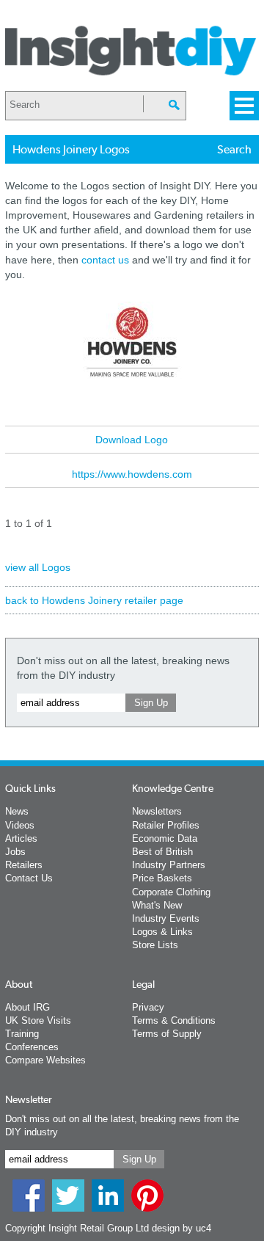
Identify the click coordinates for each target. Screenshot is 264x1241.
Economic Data (164, 838)
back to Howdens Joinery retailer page (94, 600)
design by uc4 (181, 1228)
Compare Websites (45, 1060)
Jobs (15, 851)
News (17, 811)
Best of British (162, 851)
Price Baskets (162, 878)
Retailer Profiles (165, 825)
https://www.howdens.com (132, 474)
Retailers (24, 864)
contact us (105, 260)
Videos (19, 825)
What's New (157, 905)
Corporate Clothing (171, 892)
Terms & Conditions (174, 1020)
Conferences (32, 1046)
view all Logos (37, 567)
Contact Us (29, 878)
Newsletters (157, 811)
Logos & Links (162, 931)
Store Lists (155, 944)
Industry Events (165, 918)
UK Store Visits (38, 1020)
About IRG (27, 1007)
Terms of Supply (167, 1033)
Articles (21, 838)
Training (22, 1033)
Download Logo (131, 439)
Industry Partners (168, 864)
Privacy (148, 1007)
